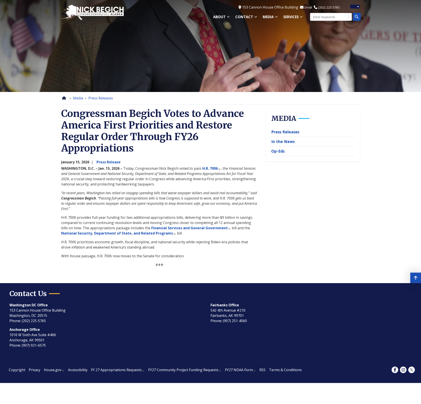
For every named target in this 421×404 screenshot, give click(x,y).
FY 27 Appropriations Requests (116, 369)
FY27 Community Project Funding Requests (183, 369)
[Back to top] (415, 278)
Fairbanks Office (224, 305)
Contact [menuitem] (243, 18)
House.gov (52, 369)
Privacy (34, 369)
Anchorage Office (24, 329)
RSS (262, 369)
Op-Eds (278, 151)
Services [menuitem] (290, 18)
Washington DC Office (28, 305)
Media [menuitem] (267, 18)
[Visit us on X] (411, 370)
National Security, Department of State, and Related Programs (117, 233)
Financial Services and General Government (189, 228)
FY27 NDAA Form (239, 369)
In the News (283, 141)
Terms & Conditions (285, 369)
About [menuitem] (218, 18)
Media (78, 98)
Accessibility (77, 369)
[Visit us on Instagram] (403, 370)
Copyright (17, 369)
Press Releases (100, 98)
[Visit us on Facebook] (395, 370)
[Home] (65, 98)
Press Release (108, 162)
